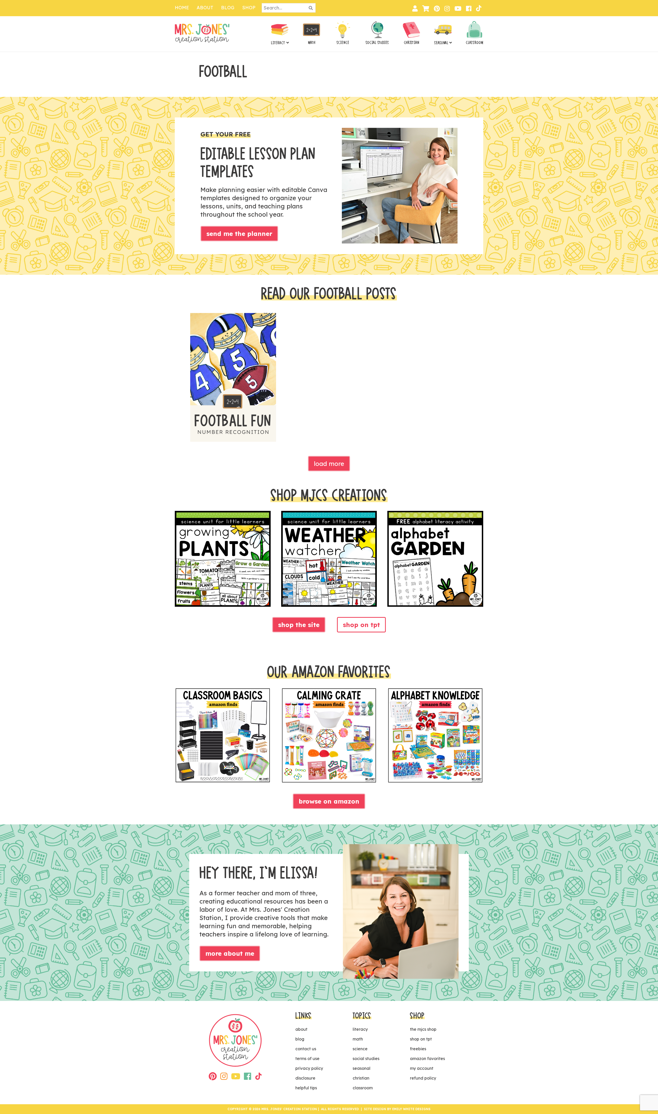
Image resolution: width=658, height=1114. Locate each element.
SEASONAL (441, 42)
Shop (248, 8)
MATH (311, 42)
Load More (329, 463)
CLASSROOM (474, 42)
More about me (229, 953)
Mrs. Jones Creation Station (202, 33)
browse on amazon (329, 801)
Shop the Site (298, 625)
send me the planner (239, 233)
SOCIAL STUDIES (377, 42)
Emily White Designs (411, 1109)
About (205, 8)
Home (182, 8)
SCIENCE (342, 42)
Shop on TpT (361, 625)
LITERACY (278, 42)
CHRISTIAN (411, 42)
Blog (227, 8)
